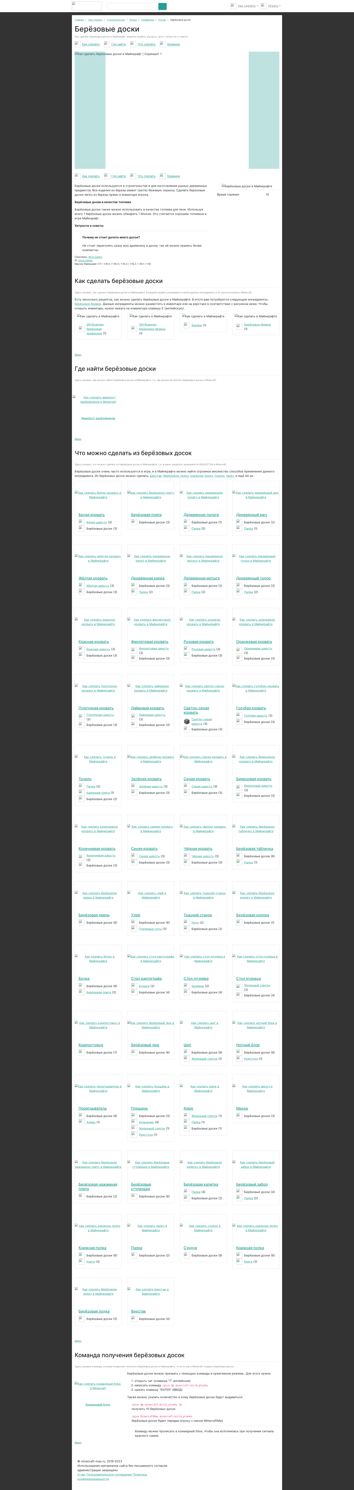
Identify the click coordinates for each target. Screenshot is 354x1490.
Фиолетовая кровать (149, 641)
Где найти (118, 44)
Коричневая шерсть (100, 855)
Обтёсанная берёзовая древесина (95, 329)
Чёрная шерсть (203, 856)
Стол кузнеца (248, 978)
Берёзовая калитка (201, 1184)
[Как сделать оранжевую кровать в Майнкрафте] (255, 622)
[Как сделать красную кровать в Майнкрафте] (98, 622)
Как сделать (91, 44)
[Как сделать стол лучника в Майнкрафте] (203, 959)
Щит (187, 1045)
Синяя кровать (144, 848)
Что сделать (147, 44)
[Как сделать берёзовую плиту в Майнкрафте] (150, 495)
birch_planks (85, 260)
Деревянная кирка (147, 578)
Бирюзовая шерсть (258, 786)
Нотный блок (248, 1045)
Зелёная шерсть (151, 786)
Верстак (138, 1311)
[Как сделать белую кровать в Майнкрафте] (98, 495)
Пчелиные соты (150, 929)
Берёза (197, 325)
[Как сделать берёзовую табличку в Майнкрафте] (255, 829)
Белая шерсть (96, 522)
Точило (85, 779)
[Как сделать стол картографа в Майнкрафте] (150, 959)
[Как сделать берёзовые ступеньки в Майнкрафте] (150, 1164)
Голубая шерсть (256, 715)
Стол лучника (196, 978)
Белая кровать (92, 514)
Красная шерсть (98, 649)
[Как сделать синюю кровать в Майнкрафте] (150, 829)
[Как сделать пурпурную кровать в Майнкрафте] (98, 688)
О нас (81, 1474)
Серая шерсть (202, 786)
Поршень (139, 1108)
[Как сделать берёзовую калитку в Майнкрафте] (203, 1164)
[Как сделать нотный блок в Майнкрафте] (255, 1025)
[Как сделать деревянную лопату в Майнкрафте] (203, 495)
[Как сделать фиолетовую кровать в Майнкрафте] (150, 622)
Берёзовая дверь (94, 915)
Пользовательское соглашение (109, 1474)
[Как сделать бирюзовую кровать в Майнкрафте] (255, 759)
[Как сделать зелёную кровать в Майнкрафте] (150, 759)
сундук (219, 476)
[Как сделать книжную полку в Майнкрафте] (98, 1228)
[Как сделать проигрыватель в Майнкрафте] (98, 1088)
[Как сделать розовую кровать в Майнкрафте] (203, 622)
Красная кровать (94, 641)
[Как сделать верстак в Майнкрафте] (150, 1291)
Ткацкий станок (198, 915)
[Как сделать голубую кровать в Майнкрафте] (255, 688)
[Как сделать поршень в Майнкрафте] (150, 1088)
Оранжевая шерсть (258, 648)
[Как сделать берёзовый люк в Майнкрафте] (150, 1025)
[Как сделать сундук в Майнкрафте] (203, 1228)
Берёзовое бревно (257, 324)
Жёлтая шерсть (97, 586)
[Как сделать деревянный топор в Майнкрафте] (255, 558)
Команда (173, 44)
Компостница (91, 1045)
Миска (242, 1108)
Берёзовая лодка (94, 1311)
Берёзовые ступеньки (141, 1186)
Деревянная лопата (201, 514)
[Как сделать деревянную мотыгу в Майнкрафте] (203, 558)
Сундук (190, 1248)
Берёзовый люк (145, 1045)
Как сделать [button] (247, 6)
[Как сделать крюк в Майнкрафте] (203, 1088)
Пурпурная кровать (96, 708)
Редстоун (251, 1059)
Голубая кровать (251, 708)
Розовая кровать (199, 641)
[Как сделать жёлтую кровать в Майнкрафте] (98, 558)
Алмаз (91, 1122)
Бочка (84, 978)
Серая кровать (197, 779)
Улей (135, 915)
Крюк (188, 1108)
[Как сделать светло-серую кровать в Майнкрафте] (203, 688)
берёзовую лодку (176, 476)
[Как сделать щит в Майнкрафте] (203, 1025)
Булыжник (146, 1122)
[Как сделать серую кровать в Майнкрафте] (203, 759)
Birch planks (95, 256)
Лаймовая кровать (147, 708)
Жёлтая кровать (93, 578)
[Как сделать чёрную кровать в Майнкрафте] (203, 829)
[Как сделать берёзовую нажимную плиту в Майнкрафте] (98, 1164)
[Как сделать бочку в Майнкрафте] (98, 959)
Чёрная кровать (198, 848)
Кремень (198, 986)
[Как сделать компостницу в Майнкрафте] (98, 1025)
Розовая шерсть (203, 649)
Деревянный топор (253, 578)
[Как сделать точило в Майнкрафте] (98, 759)
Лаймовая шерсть (152, 715)
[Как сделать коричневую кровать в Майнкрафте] (98, 829)
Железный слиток (257, 985)
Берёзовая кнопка (252, 915)
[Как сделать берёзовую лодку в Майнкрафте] (98, 1291)
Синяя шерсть (149, 856)
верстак (156, 476)
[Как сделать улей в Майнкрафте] (150, 895)
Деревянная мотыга (202, 578)
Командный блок (98, 1404)
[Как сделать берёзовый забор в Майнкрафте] (255, 1164)
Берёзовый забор (252, 1184)
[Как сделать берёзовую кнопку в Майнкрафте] (255, 895)
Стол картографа (146, 978)
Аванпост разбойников (98, 418)
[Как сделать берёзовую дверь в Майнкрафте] (98, 895)
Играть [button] (273, 6)
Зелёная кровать (146, 779)
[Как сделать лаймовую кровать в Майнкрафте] (150, 688)
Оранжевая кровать (254, 641)
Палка (196, 528)
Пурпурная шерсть (100, 715)
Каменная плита (98, 793)
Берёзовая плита (146, 514)
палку (230, 476)
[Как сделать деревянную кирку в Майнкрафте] (150, 558)
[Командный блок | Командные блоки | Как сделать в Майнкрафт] (98, 1386)
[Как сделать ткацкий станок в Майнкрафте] (203, 895)
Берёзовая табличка (254, 848)
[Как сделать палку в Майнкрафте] (150, 1228)
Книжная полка (92, 1248)
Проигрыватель (93, 1108)
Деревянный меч (251, 514)
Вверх (78, 354)
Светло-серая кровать (196, 710)
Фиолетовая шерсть (154, 648)
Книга (90, 1261)
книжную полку (201, 476)
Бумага (144, 986)
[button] (90, 110)
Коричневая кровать (97, 848)
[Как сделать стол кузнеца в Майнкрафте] (255, 959)
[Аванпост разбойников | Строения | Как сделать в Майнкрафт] (98, 399)
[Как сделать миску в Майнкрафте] (255, 1088)
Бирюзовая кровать (253, 779)
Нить (195, 922)
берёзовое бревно (88, 304)
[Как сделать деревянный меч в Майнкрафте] (255, 495)
